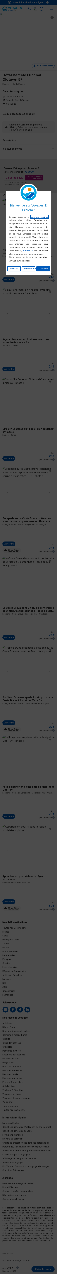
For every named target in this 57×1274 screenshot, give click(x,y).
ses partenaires (39, 217)
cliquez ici (28, 250)
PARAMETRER (29, 269)
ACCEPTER (43, 269)
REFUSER (14, 269)
